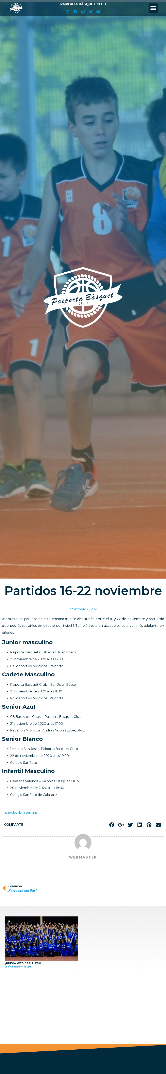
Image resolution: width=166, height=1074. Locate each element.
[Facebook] (75, 12)
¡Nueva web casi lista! (23, 963)
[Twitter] (91, 12)
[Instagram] (67, 12)
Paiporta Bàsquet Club (83, 4)
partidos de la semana (21, 812)
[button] (153, 8)
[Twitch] (83, 12)
